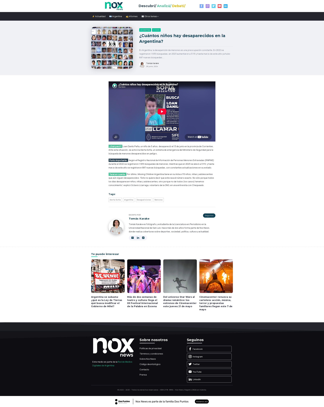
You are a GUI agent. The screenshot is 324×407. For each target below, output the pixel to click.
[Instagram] (207, 6)
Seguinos (209, 215)
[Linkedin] (225, 6)
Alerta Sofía (115, 200)
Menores (159, 200)
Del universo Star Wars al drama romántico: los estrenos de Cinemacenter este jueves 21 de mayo (180, 302)
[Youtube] (219, 6)
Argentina (128, 200)
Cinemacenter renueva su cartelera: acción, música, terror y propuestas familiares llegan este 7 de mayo (215, 303)
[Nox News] (113, 5)
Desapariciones (144, 200)
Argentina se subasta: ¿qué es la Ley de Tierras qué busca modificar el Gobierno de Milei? (106, 302)
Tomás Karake (152, 63)
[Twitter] (213, 6)
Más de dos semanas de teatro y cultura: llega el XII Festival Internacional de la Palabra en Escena (142, 302)
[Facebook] (201, 6)
